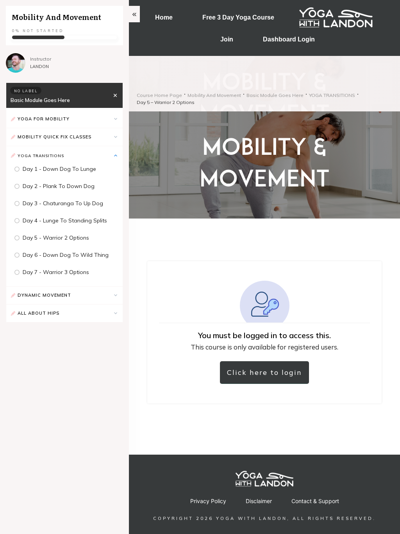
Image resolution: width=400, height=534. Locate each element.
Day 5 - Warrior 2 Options (56, 237)
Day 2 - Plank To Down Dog (59, 186)
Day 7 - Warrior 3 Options (56, 272)
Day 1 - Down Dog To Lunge (59, 168)
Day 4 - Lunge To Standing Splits (65, 220)
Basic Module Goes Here (40, 100)
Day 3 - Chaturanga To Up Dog (63, 203)
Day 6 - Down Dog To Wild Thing (66, 254)
